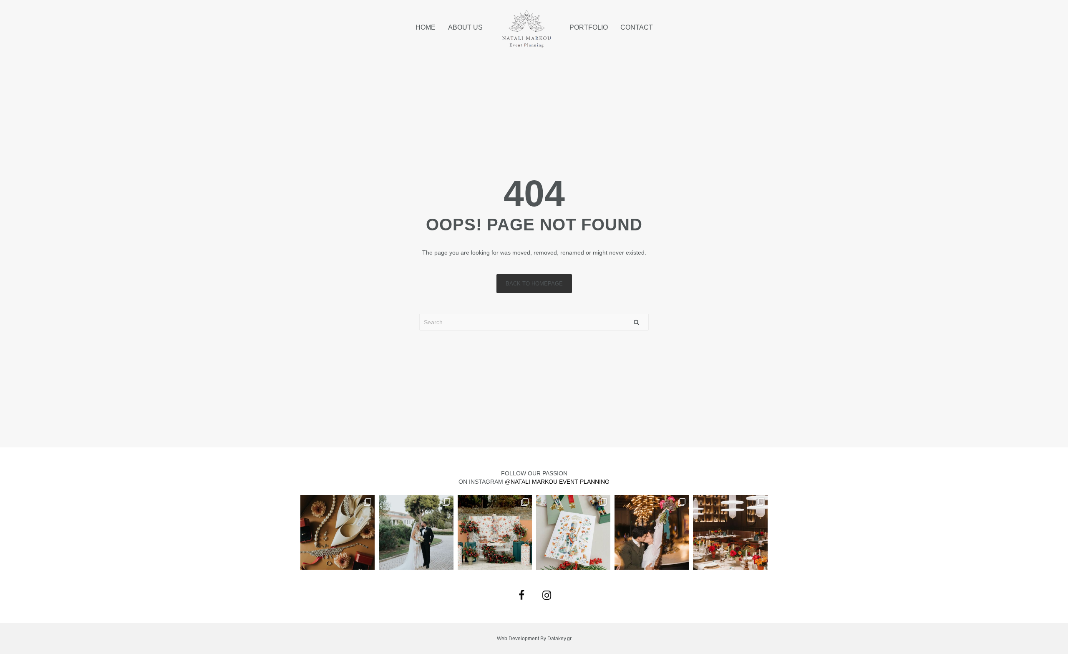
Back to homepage (534, 283)
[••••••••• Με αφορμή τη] (652, 532)
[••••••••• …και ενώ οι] (416, 532)
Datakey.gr (559, 638)
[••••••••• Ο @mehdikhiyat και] (730, 532)
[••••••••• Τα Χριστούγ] (495, 532)
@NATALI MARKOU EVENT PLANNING (557, 481)
